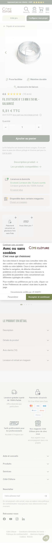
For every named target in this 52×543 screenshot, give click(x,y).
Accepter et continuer (39, 297)
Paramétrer (13, 297)
